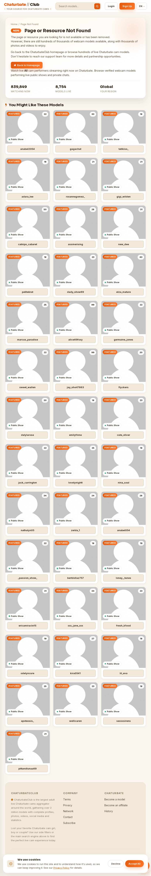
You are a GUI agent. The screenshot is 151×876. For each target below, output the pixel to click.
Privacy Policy (61, 867)
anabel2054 (27, 148)
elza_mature (123, 291)
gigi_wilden (124, 196)
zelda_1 (75, 530)
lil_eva (123, 673)
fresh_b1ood (123, 625)
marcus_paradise (27, 339)
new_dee (123, 244)
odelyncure (27, 673)
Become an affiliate (116, 805)
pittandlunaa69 (27, 768)
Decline (115, 863)
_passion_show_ (27, 577)
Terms (67, 799)
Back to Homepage (28, 65)
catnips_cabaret (27, 244)
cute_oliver (123, 434)
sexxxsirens (123, 720)
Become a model (114, 799)
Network (68, 811)
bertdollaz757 (75, 577)
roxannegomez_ (75, 196)
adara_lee (27, 196)
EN (141, 6)
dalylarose (27, 434)
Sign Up (127, 6)
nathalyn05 (27, 530)
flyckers (124, 387)
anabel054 (123, 530)
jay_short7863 (75, 387)
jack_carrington (27, 482)
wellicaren (75, 720)
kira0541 (75, 673)
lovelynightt (75, 482)
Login (111, 6)
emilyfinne (75, 434)
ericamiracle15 (27, 625)
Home (14, 24)
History (108, 811)
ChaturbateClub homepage (47, 52)
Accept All (135, 863)
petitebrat (27, 291)
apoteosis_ (27, 720)
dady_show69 (75, 291)
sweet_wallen (27, 387)
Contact (68, 817)
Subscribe (69, 822)
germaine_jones (123, 339)
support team (53, 56)
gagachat (75, 148)
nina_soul (123, 482)
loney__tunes (123, 577)
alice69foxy (75, 339)
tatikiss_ (124, 148)
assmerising (75, 244)
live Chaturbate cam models (111, 52)
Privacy (67, 805)
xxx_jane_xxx (75, 625)
